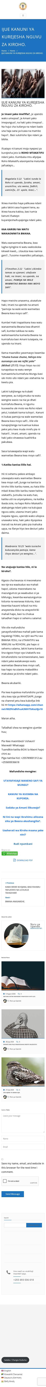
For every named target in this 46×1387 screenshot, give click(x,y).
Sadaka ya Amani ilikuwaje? (23, 807)
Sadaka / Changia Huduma (15, 1360)
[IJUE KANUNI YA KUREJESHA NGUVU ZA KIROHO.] (23, 84)
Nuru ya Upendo (15, 1001)
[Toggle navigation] (23, 15)
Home (4, 50)
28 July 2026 (10, 1042)
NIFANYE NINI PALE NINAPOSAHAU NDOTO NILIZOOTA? (20, 1044)
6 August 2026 (10, 994)
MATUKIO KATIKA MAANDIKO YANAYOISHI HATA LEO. (19, 996)
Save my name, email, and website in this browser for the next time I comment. (22, 1167)
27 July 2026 (10, 1090)
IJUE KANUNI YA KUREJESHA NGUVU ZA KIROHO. (22, 104)
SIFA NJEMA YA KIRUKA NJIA (11, 1092)
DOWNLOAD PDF (24, 860)
